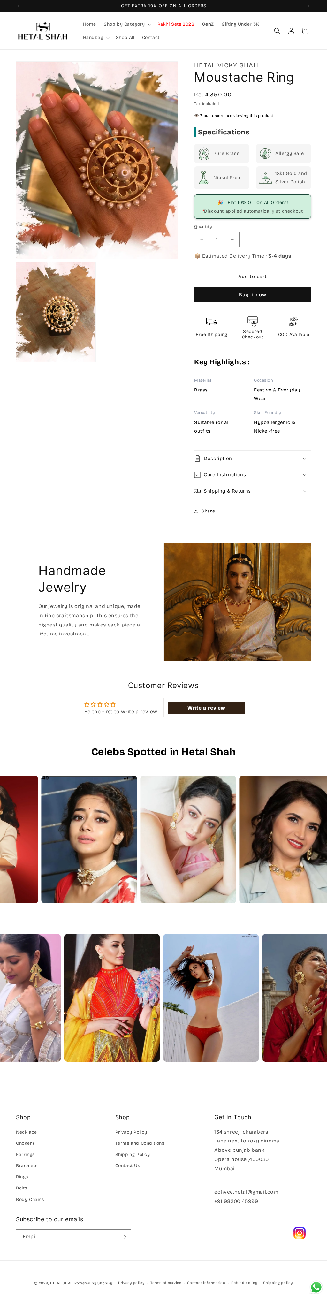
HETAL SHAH (61, 1283)
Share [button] (208, 511)
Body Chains (30, 1199)
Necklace (26, 1132)
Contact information (206, 1283)
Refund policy (244, 1283)
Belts (21, 1188)
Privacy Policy (131, 1132)
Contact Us (127, 1165)
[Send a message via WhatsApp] (316, 1287)
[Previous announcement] (18, 6)
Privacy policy (131, 1283)
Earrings (25, 1154)
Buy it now (252, 295)
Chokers (25, 1143)
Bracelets (26, 1165)
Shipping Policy (132, 1154)
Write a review (206, 708)
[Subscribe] (124, 1236)
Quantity (203, 226)
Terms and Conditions (139, 1143)
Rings (22, 1177)
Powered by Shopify (93, 1283)
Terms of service (165, 1283)
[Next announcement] (309, 6)
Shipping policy (278, 1283)
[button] (127, 24)
